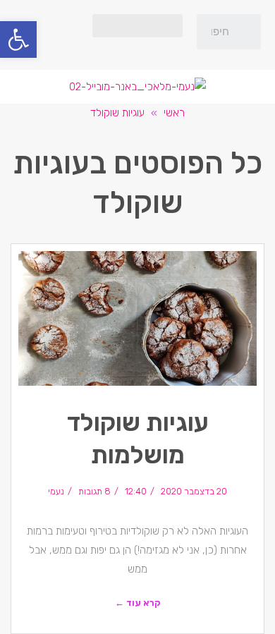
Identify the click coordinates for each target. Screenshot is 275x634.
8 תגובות (94, 491)
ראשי (174, 112)
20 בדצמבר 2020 (194, 491)
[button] (137, 25)
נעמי (56, 491)
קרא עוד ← (138, 602)
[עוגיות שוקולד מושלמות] (137, 318)
